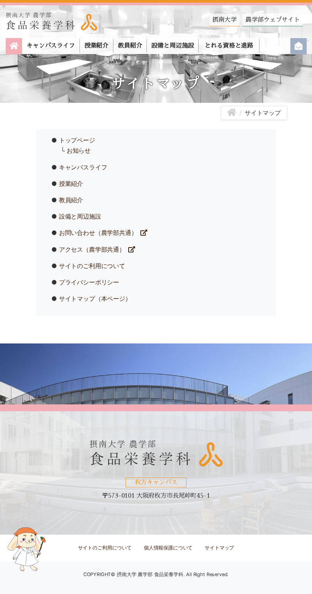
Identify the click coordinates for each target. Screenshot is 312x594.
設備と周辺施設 (172, 46)
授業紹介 (96, 46)
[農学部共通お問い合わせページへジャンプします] (298, 46)
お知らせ (79, 150)
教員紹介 (130, 46)
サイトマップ (219, 548)
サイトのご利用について (92, 266)
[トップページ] (14, 46)
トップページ (77, 140)
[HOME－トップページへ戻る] (231, 113)
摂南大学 (224, 20)
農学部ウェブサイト (272, 20)
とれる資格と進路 (229, 46)
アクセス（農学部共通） (92, 249)
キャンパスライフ (51, 46)
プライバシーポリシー (89, 282)
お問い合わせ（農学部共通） (98, 232)
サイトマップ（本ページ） (95, 298)
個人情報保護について (168, 548)
